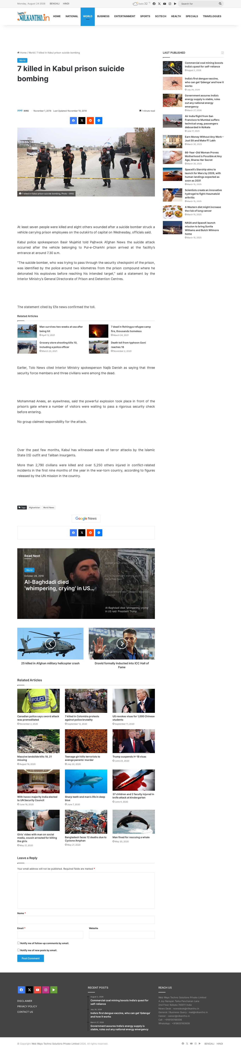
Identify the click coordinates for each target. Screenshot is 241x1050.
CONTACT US (25, 1011)
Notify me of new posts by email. (38, 950)
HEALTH (176, 16)
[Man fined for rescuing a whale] (134, 822)
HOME (57, 16)
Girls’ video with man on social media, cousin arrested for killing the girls (37, 838)
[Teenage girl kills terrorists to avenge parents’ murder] (86, 741)
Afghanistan (34, 507)
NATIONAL (72, 16)
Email (21, 928)
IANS (26, 110)
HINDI (66, 3)
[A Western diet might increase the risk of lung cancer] (172, 212)
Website (93, 928)
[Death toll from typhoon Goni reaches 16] (98, 347)
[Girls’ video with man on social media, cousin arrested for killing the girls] (38, 820)
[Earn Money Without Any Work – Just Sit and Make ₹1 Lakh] (172, 141)
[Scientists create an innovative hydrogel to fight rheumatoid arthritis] (172, 195)
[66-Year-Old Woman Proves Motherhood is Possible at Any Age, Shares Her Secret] (172, 157)
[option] (86, 583)
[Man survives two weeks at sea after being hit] (27, 331)
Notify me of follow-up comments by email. (44, 943)
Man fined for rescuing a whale (131, 837)
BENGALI (54, 3)
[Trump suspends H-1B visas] (134, 741)
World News (48, 507)
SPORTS (145, 16)
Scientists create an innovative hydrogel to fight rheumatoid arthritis (203, 194)
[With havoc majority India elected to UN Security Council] (38, 781)
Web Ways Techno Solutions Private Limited (55, 1043)
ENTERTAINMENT (124, 16)
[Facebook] (73, 120)
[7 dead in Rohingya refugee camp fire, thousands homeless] (98, 331)
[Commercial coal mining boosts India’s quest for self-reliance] (172, 67)
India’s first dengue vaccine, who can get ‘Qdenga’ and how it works (204, 82)
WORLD (87, 16)
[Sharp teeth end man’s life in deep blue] (86, 781)
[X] (81, 120)
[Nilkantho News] (33, 16)
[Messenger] (98, 120)
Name (21, 913)
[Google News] (86, 519)
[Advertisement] (120, 36)
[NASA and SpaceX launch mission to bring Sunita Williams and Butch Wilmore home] (172, 227)
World (32, 52)
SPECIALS (192, 16)
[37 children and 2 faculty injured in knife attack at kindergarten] (134, 780)
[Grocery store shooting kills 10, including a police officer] (27, 347)
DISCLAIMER (24, 1001)
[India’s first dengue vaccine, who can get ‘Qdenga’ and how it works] (172, 83)
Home (23, 52)
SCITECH (160, 16)
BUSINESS (103, 16)
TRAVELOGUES (212, 16)
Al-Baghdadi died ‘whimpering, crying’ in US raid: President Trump (57, 585)
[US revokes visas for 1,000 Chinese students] (134, 701)
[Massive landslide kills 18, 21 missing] (38, 741)
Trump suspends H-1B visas (129, 756)
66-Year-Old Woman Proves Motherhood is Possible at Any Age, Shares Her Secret (203, 156)
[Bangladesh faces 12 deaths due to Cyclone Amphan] (86, 822)
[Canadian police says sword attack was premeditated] (38, 701)
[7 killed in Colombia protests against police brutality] (86, 701)
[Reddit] (90, 120)
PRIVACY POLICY (27, 1006)
